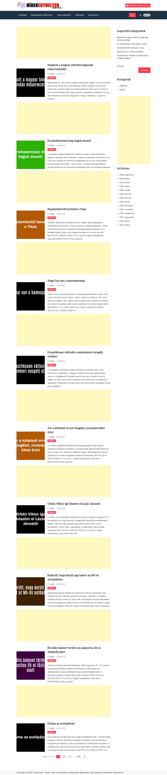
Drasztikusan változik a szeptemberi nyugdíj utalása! (75, 354)
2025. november (127, 209)
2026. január (125, 202)
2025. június (125, 225)
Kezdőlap (22, 15)
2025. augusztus (127, 217)
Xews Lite (55, 772)
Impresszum (93, 15)
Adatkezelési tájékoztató (41, 15)
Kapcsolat (79, 15)
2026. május (125, 186)
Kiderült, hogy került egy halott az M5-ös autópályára (73, 577)
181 (78, 757)
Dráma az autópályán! (61, 723)
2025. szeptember (127, 213)
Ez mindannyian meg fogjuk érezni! (69, 140)
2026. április (125, 190)
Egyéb (122, 89)
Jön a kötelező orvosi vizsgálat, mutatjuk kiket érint (76, 430)
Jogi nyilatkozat (64, 15)
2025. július (124, 221)
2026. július (124, 178)
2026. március (126, 194)
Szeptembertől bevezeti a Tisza (66, 209)
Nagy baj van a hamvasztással (66, 280)
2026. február (125, 198)
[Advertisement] (63, 42)
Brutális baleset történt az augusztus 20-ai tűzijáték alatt (74, 650)
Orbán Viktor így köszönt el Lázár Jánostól (73, 503)
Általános (51, 78)
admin (52, 74)
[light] (144, 15)
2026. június (125, 182)
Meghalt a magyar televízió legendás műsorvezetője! (70, 67)
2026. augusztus (127, 175)
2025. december (126, 205)
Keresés (120, 66)
